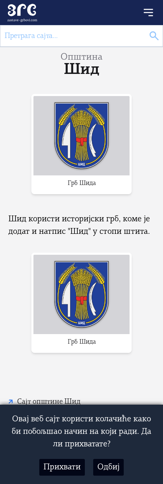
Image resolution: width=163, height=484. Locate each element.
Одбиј (108, 467)
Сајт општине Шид (49, 401)
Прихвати (62, 467)
